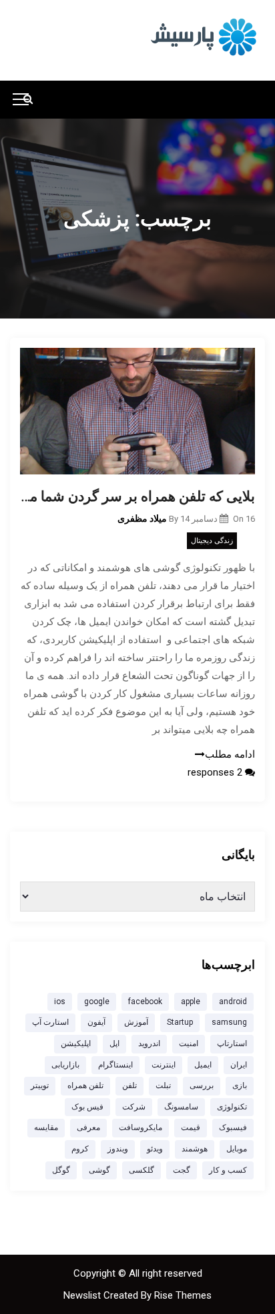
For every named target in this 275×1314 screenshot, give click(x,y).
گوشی (99, 1170)
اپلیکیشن (76, 1043)
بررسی (202, 1085)
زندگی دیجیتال (212, 540)
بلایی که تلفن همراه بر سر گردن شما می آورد (137, 496)
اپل (114, 1043)
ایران (238, 1064)
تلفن (129, 1085)
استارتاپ (232, 1043)
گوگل (61, 1170)
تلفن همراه (85, 1085)
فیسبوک (233, 1127)
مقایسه (46, 1127)
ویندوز (117, 1148)
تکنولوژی (232, 1106)
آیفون (96, 1022)
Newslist (83, 1295)
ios (59, 1001)
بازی (239, 1085)
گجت (181, 1170)
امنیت (188, 1043)
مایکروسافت (140, 1127)
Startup (180, 1022)
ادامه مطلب (230, 754)
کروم (80, 1148)
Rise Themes (183, 1295)
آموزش (136, 1022)
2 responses (216, 772)
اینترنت (164, 1064)
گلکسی (141, 1170)
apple (190, 1001)
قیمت (190, 1127)
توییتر (40, 1085)
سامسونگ (181, 1106)
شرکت (134, 1106)
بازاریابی (65, 1064)
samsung (229, 1022)
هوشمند (195, 1148)
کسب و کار (228, 1170)
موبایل (236, 1148)
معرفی (88, 1127)
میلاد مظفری (142, 518)
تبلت (163, 1085)
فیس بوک (87, 1106)
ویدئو (155, 1148)
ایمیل (203, 1064)
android (233, 1001)
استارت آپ (50, 1022)
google (96, 1001)
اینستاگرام (115, 1064)
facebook (145, 1001)
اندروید (149, 1043)
